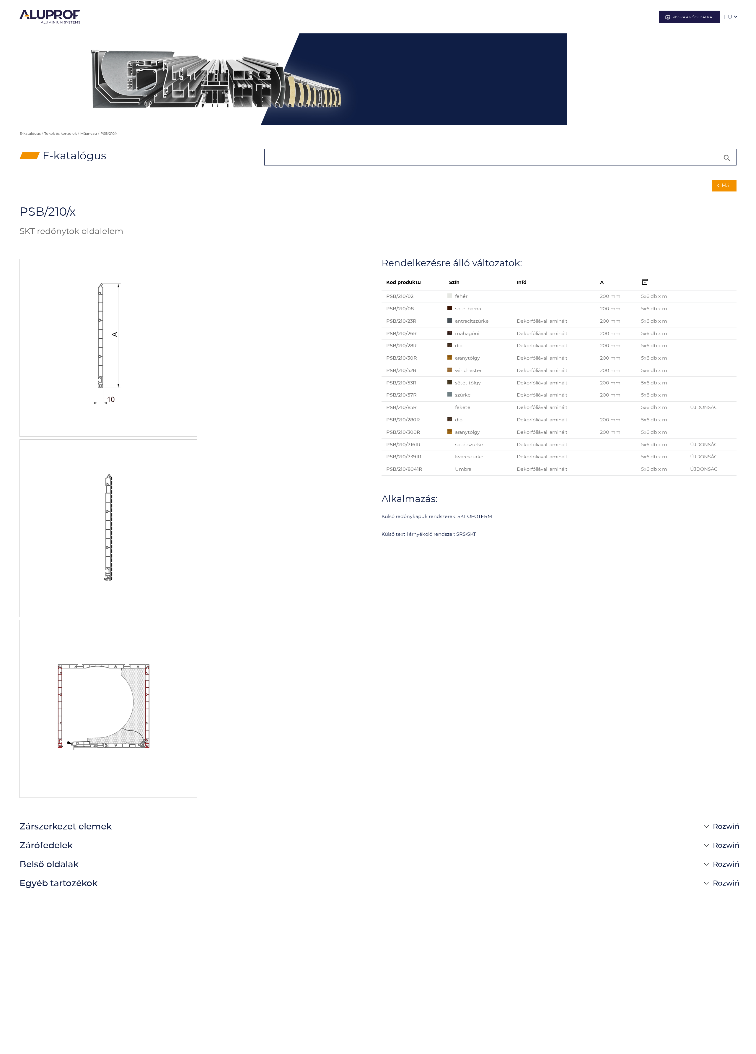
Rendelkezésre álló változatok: (452, 263)
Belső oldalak (49, 864)
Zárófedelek (46, 845)
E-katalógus (30, 133)
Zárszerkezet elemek (65, 826)
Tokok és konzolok (60, 133)
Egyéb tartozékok (58, 883)
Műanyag (88, 133)
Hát (723, 185)
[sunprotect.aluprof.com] (49, 17)
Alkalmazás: (410, 499)
